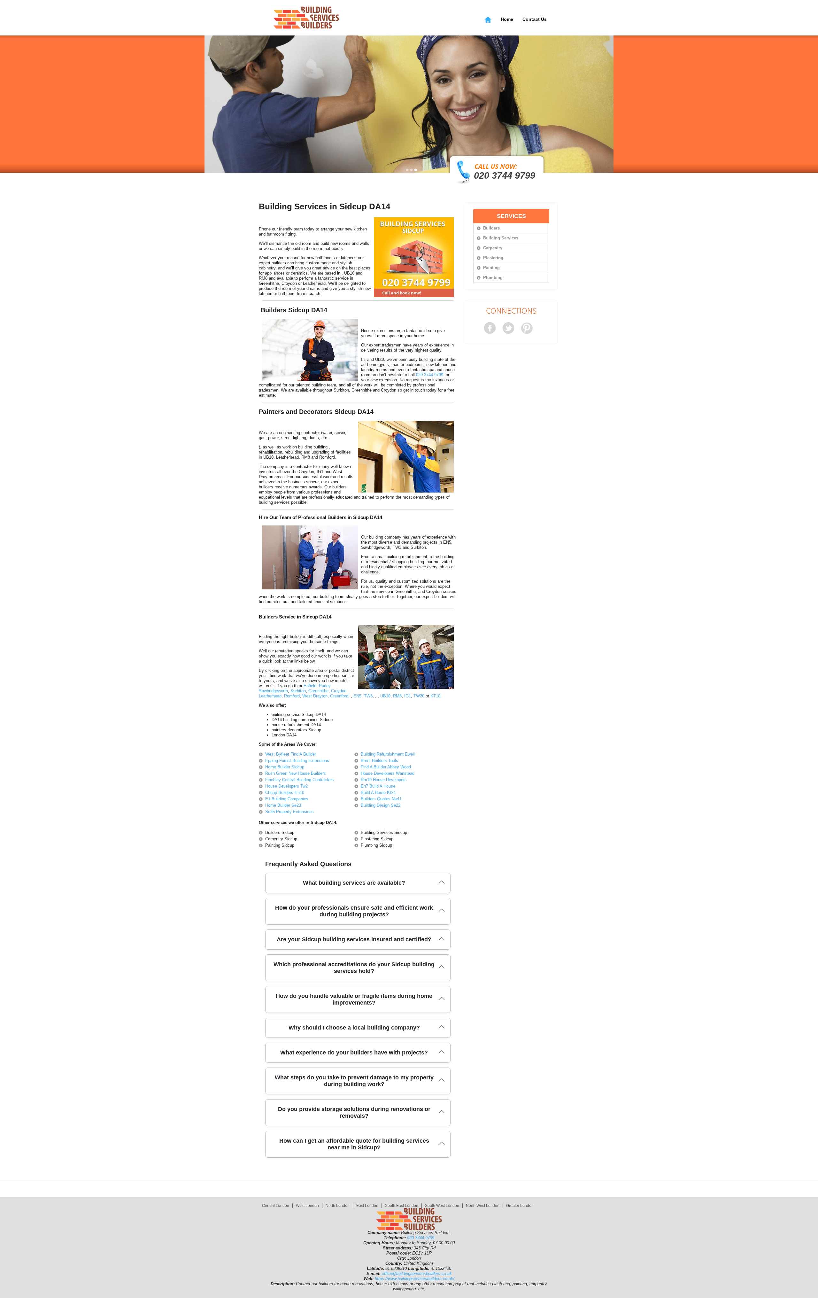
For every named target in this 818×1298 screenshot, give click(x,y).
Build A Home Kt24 (378, 792)
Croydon (338, 690)
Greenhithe (318, 690)
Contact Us (534, 19)
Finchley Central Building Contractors (299, 779)
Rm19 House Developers (384, 779)
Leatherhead (270, 696)
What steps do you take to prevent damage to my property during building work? (354, 1080)
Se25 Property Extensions (289, 811)
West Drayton (315, 696)
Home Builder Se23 (283, 805)
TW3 (368, 696)
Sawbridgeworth (273, 690)
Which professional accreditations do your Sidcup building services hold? (354, 967)
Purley (324, 685)
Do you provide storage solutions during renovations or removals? (354, 1112)
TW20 (418, 696)
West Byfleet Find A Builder (290, 754)
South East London (401, 1205)
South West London (442, 1205)
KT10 (435, 696)
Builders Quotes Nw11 (381, 799)
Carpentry (492, 247)
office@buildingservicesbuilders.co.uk (417, 1273)
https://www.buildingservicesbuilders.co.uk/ (414, 1278)
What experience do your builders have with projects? (354, 1052)
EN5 (357, 696)
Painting (491, 267)
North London (338, 1205)
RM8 (397, 696)
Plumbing (493, 277)
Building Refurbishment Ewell (388, 754)
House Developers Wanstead (387, 773)
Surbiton (298, 690)
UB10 (385, 696)
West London (307, 1205)
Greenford (339, 696)
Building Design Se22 (380, 805)
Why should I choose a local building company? (354, 1027)
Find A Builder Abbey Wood (386, 767)
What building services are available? (354, 883)
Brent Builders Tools (379, 760)
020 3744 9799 (504, 175)
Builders (491, 228)
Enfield (310, 685)
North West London (482, 1205)
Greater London (520, 1205)
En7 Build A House (378, 786)
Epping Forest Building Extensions (297, 760)
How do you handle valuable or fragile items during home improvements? (354, 999)
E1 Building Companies (286, 799)
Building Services (500, 238)
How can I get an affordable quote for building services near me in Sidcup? (354, 1144)
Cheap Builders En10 (284, 792)
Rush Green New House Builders (295, 773)
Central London (275, 1205)
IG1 (407, 696)
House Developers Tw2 (286, 786)
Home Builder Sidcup (284, 767)
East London (367, 1205)
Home (507, 19)
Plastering (493, 257)
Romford (292, 696)
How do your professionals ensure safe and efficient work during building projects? (354, 911)
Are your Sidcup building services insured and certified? (354, 939)
